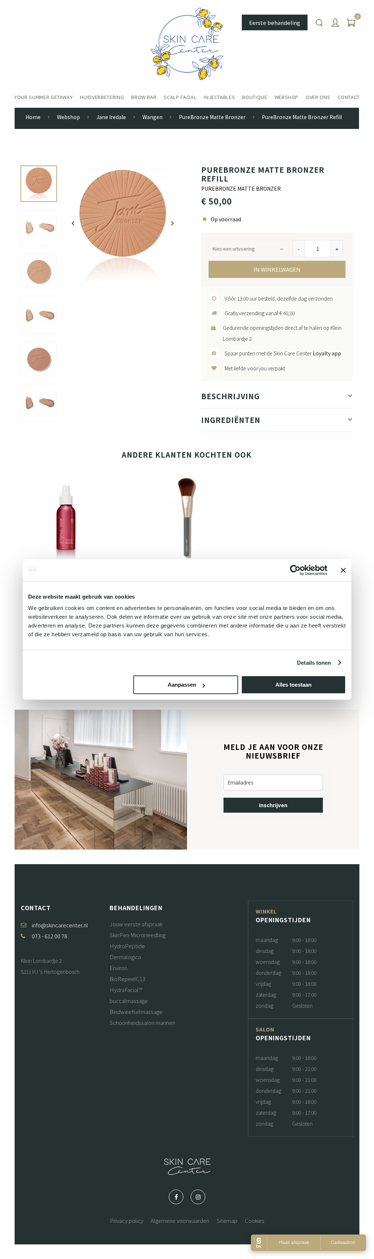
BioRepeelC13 (127, 979)
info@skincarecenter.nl (60, 925)
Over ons (318, 97)
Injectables (219, 97)
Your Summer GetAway (43, 97)
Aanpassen (182, 685)
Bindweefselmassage (136, 1011)
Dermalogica (125, 957)
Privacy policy (126, 1220)
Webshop (287, 97)
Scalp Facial (180, 97)
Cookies (254, 1220)
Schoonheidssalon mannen (142, 1022)
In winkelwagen (277, 269)
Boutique (254, 97)
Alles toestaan (293, 685)
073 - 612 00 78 (49, 936)
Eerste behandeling (274, 22)
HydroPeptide (127, 946)
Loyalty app (327, 353)
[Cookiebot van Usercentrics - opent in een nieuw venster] (295, 570)
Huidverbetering (102, 97)
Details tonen (314, 663)
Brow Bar (143, 97)
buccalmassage (129, 1000)
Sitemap (227, 1220)
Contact (348, 97)
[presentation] (72, 223)
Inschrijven (273, 805)
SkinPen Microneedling (137, 935)
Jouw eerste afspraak (136, 924)
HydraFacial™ (126, 989)
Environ (118, 968)
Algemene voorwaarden (179, 1220)
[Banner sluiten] (343, 570)
